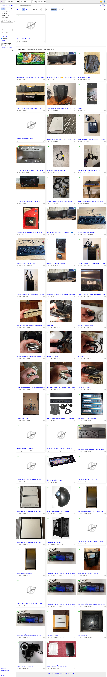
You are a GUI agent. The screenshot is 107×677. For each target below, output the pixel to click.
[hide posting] (44, 41)
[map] (26, 9)
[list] (17, 9)
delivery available (6, 45)
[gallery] (23, 9)
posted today (5, 15)
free (3, 28)
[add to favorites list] (18, 41)
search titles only (6, 11)
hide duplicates (6, 17)
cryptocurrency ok (6, 43)
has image (4, 13)
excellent (5, 38)
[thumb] (20, 9)
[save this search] (104, 5)
